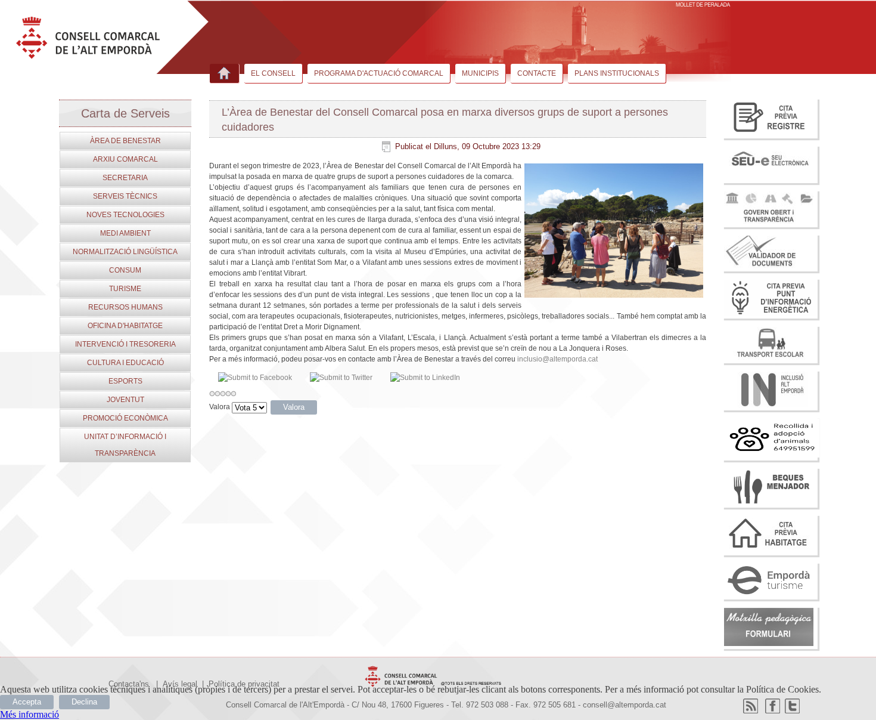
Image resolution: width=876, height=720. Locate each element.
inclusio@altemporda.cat (557, 359)
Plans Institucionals (616, 73)
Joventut (125, 399)
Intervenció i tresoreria (125, 344)
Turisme (125, 289)
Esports (125, 381)
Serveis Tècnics (125, 196)
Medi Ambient (125, 233)
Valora (219, 407)
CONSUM (125, 270)
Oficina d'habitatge (125, 326)
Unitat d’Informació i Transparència (125, 445)
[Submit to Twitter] (341, 377)
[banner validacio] (768, 265)
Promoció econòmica (125, 418)
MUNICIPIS (480, 73)
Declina (84, 701)
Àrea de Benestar (125, 141)
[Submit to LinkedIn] (425, 377)
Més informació (29, 714)
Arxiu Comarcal (125, 159)
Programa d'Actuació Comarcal (378, 73)
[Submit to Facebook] (255, 377)
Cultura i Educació (125, 363)
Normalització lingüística (125, 252)
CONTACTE (536, 73)
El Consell (273, 73)
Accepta (27, 701)
